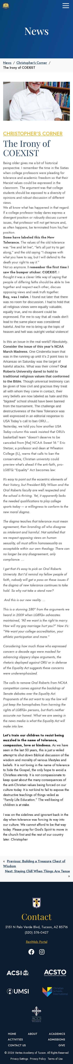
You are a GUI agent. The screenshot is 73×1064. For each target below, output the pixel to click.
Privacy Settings (19, 1059)
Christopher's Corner (31, 62)
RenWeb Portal (36, 941)
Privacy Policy (38, 1059)
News (7, 62)
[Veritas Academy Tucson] (6, 6)
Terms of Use (55, 1059)
